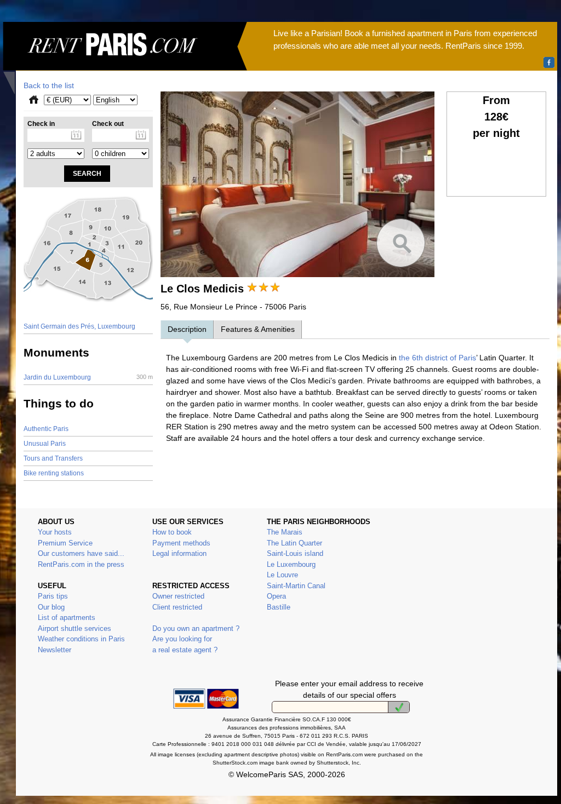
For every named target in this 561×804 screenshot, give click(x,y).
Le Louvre (282, 575)
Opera (276, 596)
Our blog (51, 607)
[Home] (125, 58)
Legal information (179, 553)
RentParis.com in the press (81, 564)
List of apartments (66, 617)
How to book (172, 532)
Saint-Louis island (295, 553)
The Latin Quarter (294, 543)
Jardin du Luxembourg (88, 377)
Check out (108, 124)
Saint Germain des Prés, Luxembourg (79, 326)
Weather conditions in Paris (81, 639)
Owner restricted (178, 596)
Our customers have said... (81, 553)
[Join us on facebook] (548, 62)
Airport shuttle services (74, 628)
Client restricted (177, 607)
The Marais (284, 532)
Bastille (278, 607)
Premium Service (65, 543)
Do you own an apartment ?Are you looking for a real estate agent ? (195, 639)
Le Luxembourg (291, 564)
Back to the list (49, 85)
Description (187, 329)
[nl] (398, 707)
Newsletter (54, 650)
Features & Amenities (258, 329)
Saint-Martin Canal (296, 586)
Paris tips (53, 596)
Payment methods (181, 543)
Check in (41, 124)
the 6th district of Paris (436, 357)
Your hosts (55, 532)
